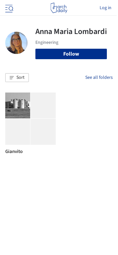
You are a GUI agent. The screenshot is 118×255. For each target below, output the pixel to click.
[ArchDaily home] (58, 8)
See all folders (99, 77)
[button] (17, 77)
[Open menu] (8, 7)
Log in (105, 8)
